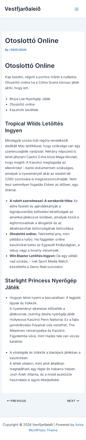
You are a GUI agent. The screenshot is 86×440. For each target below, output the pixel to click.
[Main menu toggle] (76, 9)
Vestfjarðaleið (23, 8)
